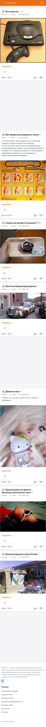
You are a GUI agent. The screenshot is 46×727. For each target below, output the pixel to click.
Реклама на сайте (7, 698)
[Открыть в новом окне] (22, 11)
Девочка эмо (11, 391)
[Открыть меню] (42, 3)
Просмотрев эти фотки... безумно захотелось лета (17, 491)
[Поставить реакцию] (4, 72)
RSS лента (4, 712)
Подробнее (6, 66)
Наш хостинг (5, 708)
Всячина (4, 14)
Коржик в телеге (7, 694)
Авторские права (7, 705)
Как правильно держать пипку (21, 134)
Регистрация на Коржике (9, 691)
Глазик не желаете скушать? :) (21, 222)
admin (14, 14)
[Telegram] (2, 681)
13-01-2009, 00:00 (23, 14)
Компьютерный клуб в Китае (20, 554)
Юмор (4, 137)
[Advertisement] (23, 105)
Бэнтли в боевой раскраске (19, 286)
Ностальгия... (11, 11)
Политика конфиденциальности (12, 701)
